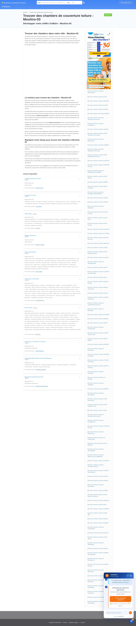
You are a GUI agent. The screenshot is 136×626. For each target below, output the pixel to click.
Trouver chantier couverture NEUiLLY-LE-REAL (98, 282)
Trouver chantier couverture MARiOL (98, 490)
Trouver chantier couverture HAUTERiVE (96, 372)
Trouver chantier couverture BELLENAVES (96, 393)
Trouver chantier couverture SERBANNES (96, 543)
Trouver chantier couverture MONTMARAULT (96, 262)
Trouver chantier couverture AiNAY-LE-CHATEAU (98, 366)
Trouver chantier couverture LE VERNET (99, 233)
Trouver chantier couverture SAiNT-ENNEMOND (98, 586)
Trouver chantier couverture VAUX (98, 410)
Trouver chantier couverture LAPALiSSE (99, 160)
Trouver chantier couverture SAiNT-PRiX (98, 513)
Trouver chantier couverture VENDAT (98, 202)
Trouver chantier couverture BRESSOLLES (96, 432)
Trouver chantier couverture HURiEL (98, 198)
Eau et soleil (39, 271)
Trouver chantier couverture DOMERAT (99, 113)
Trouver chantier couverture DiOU (98, 277)
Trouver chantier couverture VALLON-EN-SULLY (98, 238)
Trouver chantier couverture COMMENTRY (96, 124)
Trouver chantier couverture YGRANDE (99, 508)
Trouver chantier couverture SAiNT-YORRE (98, 177)
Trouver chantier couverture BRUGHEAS (96, 309)
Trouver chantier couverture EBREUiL (98, 318)
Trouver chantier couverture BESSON (98, 480)
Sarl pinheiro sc (40, 351)
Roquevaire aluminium (42, 386)
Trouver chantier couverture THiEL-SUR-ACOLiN (97, 399)
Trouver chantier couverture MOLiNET (99, 344)
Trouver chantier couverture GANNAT (99, 129)
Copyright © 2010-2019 (55, 622)
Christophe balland (41, 369)
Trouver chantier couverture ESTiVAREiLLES (96, 421)
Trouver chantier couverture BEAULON (99, 243)
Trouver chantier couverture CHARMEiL (99, 597)
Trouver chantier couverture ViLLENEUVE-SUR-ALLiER (96, 415)
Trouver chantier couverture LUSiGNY (99, 257)
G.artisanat (39, 206)
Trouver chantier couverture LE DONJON (96, 378)
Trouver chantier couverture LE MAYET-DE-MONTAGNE (98, 272)
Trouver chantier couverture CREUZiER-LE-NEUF (98, 426)
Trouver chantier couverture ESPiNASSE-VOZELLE (96, 465)
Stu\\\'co (38, 228)
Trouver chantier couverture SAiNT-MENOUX (98, 444)
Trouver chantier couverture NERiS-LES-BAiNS (98, 187)
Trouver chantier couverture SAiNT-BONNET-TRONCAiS (98, 495)
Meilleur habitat (40, 244)
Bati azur (38, 334)
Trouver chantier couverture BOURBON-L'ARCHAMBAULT (96, 192)
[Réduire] (127, 575)
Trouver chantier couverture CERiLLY (98, 293)
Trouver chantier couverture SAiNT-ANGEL (98, 537)
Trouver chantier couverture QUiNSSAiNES (96, 328)
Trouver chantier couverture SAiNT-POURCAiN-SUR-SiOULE (98, 134)
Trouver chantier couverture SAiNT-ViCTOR (98, 224)
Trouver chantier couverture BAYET (98, 575)
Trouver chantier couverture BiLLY (98, 504)
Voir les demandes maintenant (120, 599)
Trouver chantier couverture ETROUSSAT (96, 592)
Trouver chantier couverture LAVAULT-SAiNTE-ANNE (98, 333)
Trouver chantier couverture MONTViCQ (96, 580)
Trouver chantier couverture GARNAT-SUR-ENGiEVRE (98, 553)
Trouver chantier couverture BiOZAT (98, 548)
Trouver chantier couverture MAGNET (99, 523)
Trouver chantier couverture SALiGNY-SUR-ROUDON (98, 471)
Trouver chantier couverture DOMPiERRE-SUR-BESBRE (96, 171)
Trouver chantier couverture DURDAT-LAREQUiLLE (98, 298)
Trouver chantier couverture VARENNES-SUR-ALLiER (96, 150)
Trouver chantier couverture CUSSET (98, 105)
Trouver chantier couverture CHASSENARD (96, 449)
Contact (83, 622)
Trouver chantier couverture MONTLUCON (96, 91)
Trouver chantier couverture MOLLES (98, 476)
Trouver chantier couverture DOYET (98, 323)
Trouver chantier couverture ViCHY (98, 96)
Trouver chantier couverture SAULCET (99, 533)
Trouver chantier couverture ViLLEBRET (99, 314)
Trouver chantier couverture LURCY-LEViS (98, 218)
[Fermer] (131, 575)
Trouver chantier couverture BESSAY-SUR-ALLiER (98, 288)
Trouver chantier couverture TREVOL (98, 247)
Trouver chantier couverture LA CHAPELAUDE (96, 438)
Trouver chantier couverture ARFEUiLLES (96, 570)
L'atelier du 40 (39, 188)
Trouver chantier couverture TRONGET (99, 460)
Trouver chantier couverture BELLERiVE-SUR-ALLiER (96, 118)
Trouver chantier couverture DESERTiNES (96, 140)
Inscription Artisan (126, 2)
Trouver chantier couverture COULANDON (96, 527)
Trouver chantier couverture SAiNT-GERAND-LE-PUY (98, 405)
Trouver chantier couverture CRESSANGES (96, 602)
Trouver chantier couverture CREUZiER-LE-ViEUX (98, 165)
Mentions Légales (73, 622)
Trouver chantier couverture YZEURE (98, 109)
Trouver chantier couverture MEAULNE (99, 500)
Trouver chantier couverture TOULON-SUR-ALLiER (98, 360)
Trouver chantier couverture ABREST (98, 182)
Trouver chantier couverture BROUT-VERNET (98, 339)
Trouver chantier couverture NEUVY (98, 267)
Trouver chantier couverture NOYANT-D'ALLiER (98, 565)
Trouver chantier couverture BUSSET (98, 518)
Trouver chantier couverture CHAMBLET (96, 383)
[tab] (52, 179)
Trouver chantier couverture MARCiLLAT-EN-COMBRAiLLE (96, 455)
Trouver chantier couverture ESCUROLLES (96, 559)
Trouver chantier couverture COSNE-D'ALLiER (98, 212)
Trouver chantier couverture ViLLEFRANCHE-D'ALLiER (96, 303)
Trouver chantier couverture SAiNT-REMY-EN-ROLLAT (98, 252)
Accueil (25, 12)
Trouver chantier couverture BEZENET (99, 389)
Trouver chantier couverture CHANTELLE (96, 349)
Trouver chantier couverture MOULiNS (99, 101)
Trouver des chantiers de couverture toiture (41, 12)
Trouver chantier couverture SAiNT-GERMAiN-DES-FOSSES (98, 155)
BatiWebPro (121, 616)
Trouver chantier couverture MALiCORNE (96, 485)
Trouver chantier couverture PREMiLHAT (96, 207)
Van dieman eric (40, 300)
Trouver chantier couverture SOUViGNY (99, 229)
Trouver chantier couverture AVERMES (99, 145)
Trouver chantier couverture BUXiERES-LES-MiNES (98, 355)
